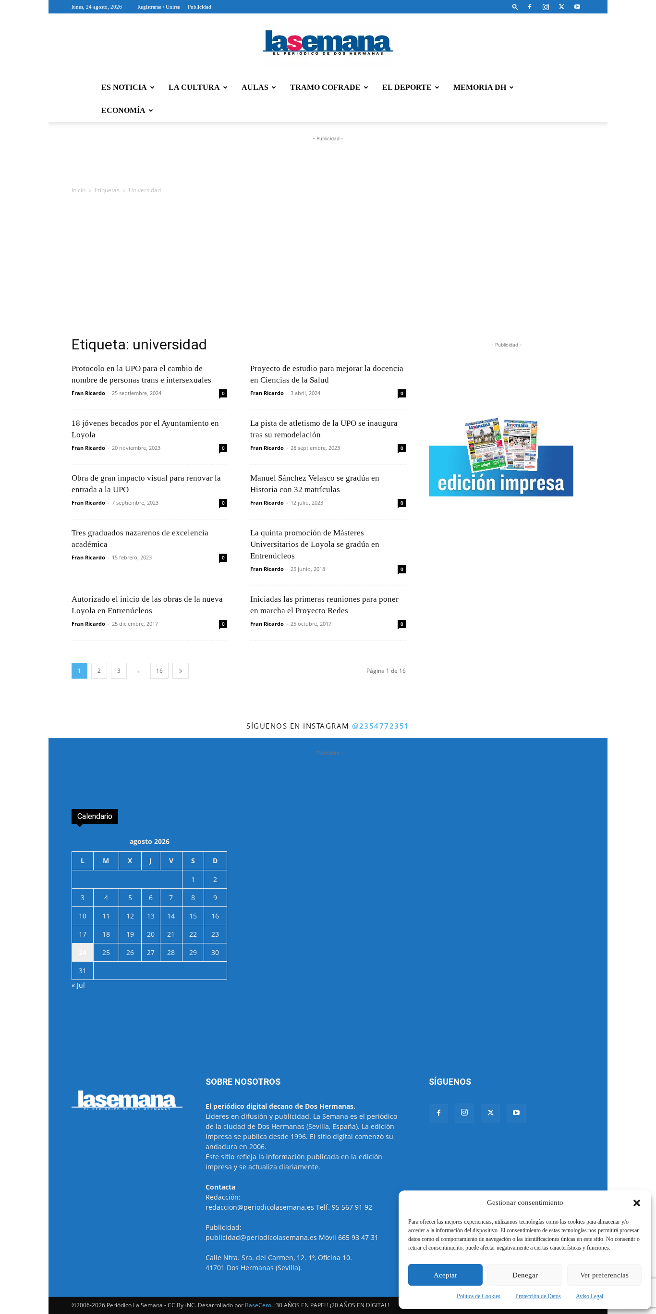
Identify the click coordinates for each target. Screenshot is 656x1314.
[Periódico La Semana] (328, 45)
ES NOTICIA (124, 87)
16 (159, 671)
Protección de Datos (538, 1296)
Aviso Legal (589, 1296)
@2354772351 (381, 726)
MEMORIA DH (479, 87)
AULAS (255, 87)
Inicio (78, 190)
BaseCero (258, 1305)
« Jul (78, 985)
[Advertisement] (328, 267)
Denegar (525, 1275)
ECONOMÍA (123, 110)
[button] (637, 1203)
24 (82, 952)
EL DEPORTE (407, 87)
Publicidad (199, 7)
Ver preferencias (604, 1275)
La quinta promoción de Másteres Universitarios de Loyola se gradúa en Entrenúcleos (314, 544)
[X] (561, 6)
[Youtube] (577, 6)
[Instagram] (545, 6)
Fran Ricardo (88, 393)
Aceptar (445, 1275)
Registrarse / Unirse (158, 7)
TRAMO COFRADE (325, 87)
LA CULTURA (194, 87)
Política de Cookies (478, 1296)
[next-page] (180, 671)
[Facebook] (529, 6)
